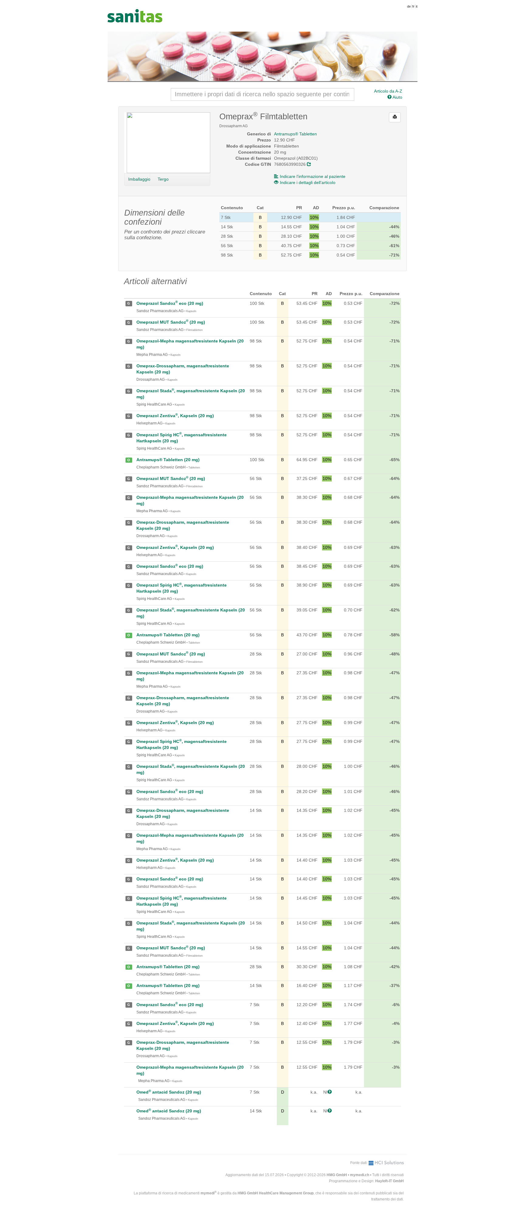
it (416, 6)
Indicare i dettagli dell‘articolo (307, 182)
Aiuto (397, 97)
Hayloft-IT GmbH (389, 1181)
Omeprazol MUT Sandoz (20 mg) (170, 322)
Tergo (163, 179)
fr (413, 6)
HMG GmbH (337, 1175)
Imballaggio (139, 179)
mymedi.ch (359, 1175)
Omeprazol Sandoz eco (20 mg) (169, 303)
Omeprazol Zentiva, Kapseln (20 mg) (175, 415)
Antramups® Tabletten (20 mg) (168, 459)
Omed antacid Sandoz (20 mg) (168, 1092)
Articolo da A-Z (388, 91)
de (409, 6)
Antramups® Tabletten (295, 133)
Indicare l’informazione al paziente (312, 176)
